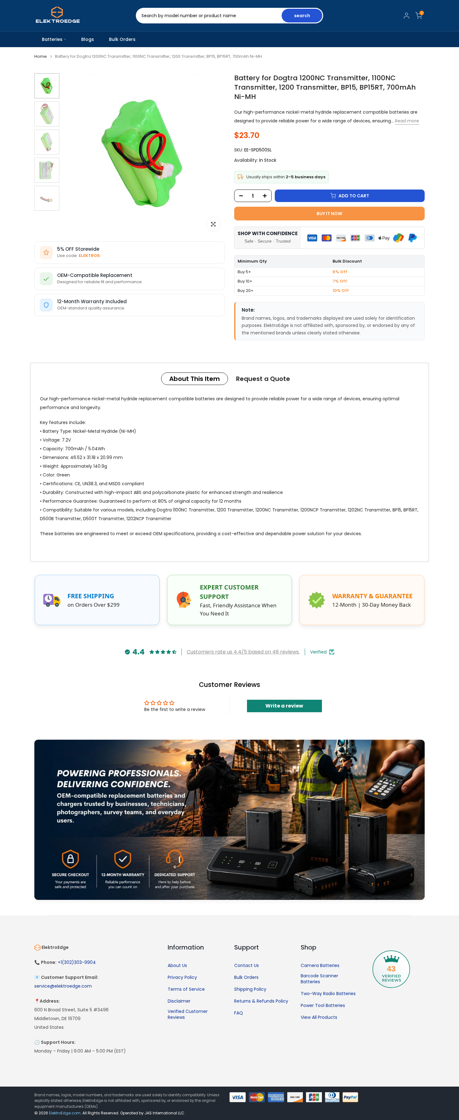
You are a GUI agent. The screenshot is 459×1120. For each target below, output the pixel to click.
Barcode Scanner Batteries (319, 979)
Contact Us (246, 966)
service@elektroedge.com (63, 986)
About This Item (194, 378)
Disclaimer (179, 1001)
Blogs (87, 39)
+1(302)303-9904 (77, 962)
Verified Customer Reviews (188, 1015)
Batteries (52, 39)
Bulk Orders (122, 39)
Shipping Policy (250, 989)
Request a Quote (263, 378)
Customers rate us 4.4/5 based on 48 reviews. (243, 651)
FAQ (238, 1013)
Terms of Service (186, 989)
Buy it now (329, 213)
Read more (407, 121)
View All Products (319, 1017)
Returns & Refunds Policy (261, 1001)
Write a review (284, 705)
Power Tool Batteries (323, 1006)
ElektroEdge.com (65, 1113)
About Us (177, 966)
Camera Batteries (320, 966)
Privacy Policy (182, 977)
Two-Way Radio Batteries (328, 994)
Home (40, 56)
